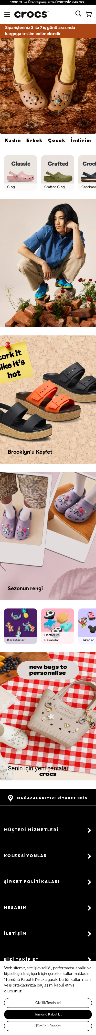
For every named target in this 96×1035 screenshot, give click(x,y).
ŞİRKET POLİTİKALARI (32, 881)
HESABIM (15, 907)
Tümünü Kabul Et (48, 1014)
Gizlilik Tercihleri (48, 1003)
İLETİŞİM (15, 933)
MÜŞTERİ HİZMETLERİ (31, 830)
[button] (48, 830)
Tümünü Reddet (48, 1026)
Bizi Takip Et (21, 959)
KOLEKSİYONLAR (25, 856)
